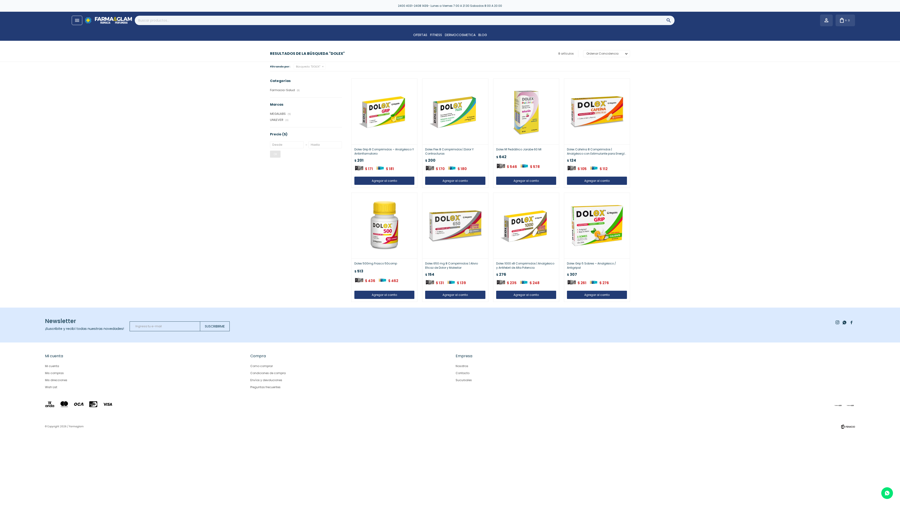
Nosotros (462, 366)
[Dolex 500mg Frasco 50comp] (384, 225)
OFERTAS (420, 35)
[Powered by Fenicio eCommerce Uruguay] (848, 426)
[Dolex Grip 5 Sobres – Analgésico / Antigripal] (597, 225)
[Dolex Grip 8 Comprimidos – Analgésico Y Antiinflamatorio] (384, 111)
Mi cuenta (52, 366)
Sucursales (464, 380)
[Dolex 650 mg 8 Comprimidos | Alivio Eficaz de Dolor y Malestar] (455, 225)
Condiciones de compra (268, 373)
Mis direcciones (56, 380)
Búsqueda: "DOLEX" (308, 66)
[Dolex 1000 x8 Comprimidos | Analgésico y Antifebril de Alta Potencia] (526, 225)
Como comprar (261, 366)
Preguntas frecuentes (265, 387)
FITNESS (436, 35)
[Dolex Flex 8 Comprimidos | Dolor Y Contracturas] (455, 111)
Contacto (462, 373)
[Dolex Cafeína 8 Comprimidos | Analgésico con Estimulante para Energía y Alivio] (597, 111)
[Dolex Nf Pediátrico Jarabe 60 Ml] (526, 111)
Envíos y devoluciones (266, 380)
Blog (482, 35)
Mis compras (54, 373)
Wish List (51, 387)
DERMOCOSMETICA (460, 35)
